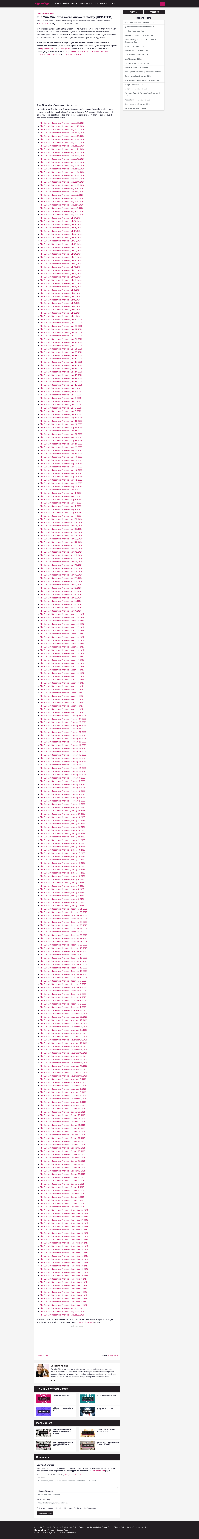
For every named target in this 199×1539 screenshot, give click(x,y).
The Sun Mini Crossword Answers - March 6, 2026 (61, 696)
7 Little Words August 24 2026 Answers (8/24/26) (108, 1443)
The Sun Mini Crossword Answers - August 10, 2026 (62, 185)
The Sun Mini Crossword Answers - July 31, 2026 (60, 218)
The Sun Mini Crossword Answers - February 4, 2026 (62, 794)
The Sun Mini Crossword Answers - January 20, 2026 (62, 843)
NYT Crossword (93, 51)
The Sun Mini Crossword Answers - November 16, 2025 (63, 1056)
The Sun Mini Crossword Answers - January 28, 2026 (62, 817)
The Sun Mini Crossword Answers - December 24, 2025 (63, 931)
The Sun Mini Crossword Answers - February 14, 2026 (63, 761)
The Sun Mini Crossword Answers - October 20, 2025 (62, 1144)
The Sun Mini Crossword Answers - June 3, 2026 (60, 408)
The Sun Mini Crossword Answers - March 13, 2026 (62, 673)
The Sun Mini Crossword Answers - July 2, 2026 (60, 313)
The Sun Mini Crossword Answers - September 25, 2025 (64, 1226)
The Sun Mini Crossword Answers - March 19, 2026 (62, 653)
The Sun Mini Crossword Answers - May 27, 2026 (61, 430)
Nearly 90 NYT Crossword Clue (136, 50)
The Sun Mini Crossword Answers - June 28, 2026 (61, 326)
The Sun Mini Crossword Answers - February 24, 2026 (63, 728)
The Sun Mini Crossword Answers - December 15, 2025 (63, 961)
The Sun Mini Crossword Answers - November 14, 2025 (63, 1062)
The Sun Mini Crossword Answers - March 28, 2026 (62, 624)
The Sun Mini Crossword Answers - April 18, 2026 (61, 555)
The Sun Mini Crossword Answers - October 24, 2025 (62, 1131)
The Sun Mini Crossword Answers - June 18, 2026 (61, 358)
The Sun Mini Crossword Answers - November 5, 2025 (63, 1092)
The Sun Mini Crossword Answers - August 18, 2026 (62, 159)
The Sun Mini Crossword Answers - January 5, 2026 (62, 892)
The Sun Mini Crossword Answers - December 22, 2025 (63, 938)
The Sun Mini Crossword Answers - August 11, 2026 (62, 182)
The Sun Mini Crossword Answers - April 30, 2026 (61, 519)
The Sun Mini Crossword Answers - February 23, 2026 (63, 732)
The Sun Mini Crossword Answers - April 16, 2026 (61, 561)
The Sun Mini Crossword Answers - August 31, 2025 (62, 1308)
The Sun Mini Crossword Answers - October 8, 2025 (62, 1184)
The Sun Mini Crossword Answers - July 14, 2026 (60, 273)
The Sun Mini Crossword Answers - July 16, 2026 (60, 267)
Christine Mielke (44, 24)
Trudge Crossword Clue (134, 84)
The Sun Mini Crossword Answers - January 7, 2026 (62, 886)
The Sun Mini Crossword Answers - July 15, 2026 (60, 270)
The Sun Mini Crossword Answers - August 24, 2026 (62, 139)
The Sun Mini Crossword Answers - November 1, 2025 (63, 1105)
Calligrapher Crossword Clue (136, 89)
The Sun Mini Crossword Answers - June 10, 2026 (61, 385)
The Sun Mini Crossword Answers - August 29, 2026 (62, 123)
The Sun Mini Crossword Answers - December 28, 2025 (63, 918)
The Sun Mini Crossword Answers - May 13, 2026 (61, 476)
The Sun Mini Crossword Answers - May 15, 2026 (61, 470)
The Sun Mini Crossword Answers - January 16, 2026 (62, 856)
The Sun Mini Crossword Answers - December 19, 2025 (63, 948)
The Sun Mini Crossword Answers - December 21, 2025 (63, 941)
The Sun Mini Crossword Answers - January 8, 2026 (62, 882)
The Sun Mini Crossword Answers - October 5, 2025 (62, 1193)
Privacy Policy (69, 1475)
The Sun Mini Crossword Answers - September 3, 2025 (63, 1298)
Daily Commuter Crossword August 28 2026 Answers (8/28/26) (63, 1444)
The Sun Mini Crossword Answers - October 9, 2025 (62, 1180)
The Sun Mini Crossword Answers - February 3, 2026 (62, 797)
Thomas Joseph (64, 48)
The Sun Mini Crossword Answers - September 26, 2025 (64, 1223)
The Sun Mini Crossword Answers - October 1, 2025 (62, 1206)
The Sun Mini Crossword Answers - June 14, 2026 (61, 372)
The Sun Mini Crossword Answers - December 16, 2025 (63, 958)
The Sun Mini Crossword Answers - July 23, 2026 (60, 244)
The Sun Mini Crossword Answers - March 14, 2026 (62, 670)
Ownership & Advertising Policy (65, 1527)
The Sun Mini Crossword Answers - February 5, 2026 (62, 791)
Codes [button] (94, 4)
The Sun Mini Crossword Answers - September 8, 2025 (63, 1282)
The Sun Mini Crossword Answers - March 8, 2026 (61, 689)
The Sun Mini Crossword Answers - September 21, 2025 (64, 1239)
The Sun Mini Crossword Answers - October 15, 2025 (62, 1161)
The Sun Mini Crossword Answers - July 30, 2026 (60, 221)
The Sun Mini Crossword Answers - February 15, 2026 (63, 758)
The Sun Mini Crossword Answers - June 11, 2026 (61, 381)
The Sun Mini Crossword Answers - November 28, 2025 (63, 1017)
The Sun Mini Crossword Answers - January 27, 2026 (62, 820)
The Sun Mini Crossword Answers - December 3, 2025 (63, 1000)
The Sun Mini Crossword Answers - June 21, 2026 (61, 349)
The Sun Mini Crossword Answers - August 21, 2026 (62, 149)
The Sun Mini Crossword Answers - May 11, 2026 (61, 483)
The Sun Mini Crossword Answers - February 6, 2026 (62, 787)
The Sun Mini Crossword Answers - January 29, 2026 (62, 814)
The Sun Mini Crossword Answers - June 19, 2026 (61, 355)
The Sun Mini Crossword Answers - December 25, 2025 (63, 928)
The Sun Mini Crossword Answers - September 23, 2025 (64, 1233)
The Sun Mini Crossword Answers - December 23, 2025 (63, 935)
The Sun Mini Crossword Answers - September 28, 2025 (64, 1216)
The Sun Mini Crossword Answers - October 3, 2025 (62, 1200)
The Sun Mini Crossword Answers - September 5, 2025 (63, 1292)
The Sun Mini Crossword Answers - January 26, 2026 (62, 823)
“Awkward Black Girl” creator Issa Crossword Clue (142, 94)
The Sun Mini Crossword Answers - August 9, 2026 (61, 188)
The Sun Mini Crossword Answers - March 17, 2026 (62, 660)
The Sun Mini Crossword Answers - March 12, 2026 (62, 676)
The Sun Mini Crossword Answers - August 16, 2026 (62, 165)
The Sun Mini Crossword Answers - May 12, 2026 (61, 480)
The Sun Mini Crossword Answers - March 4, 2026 (61, 702)
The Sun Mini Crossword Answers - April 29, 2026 (61, 522)
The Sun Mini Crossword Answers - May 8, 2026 (60, 493)
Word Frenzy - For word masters (106, 1409)
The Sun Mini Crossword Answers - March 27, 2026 (62, 627)
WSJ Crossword (53, 54)
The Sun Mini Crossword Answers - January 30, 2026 (62, 810)
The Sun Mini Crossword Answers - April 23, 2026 (61, 538)
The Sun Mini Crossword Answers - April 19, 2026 (61, 552)
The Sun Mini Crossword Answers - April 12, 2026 (61, 575)
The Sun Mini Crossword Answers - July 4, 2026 (60, 306)
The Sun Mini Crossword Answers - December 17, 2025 (63, 954)
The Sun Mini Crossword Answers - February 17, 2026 (63, 751)
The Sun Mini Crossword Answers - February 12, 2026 (63, 768)
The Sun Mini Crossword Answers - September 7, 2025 (63, 1285)
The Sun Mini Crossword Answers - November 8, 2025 (63, 1082)
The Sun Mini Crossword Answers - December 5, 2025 (63, 994)
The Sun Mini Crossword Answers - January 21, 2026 (62, 840)
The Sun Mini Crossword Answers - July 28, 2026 (60, 227)
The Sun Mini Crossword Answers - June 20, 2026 (61, 352)
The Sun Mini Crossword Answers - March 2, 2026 (61, 709)
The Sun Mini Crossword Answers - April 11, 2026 (61, 578)
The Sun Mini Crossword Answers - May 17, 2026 (61, 463)
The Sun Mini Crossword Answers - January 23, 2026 (62, 833)
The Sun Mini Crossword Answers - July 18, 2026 (60, 260)
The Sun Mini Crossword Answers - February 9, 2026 (62, 778)
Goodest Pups (62, 1530)
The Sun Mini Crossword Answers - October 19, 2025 (62, 1148)
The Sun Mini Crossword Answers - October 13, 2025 (62, 1167)
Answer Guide (113, 1355)
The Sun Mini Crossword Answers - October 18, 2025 (62, 1151)
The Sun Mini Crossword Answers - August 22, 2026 (62, 146)
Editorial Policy (119, 1527)
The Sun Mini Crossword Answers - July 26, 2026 (60, 234)
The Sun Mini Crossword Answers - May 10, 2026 (61, 486)
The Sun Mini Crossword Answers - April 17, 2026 (61, 558)
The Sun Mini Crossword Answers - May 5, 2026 (60, 503)
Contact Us (47, 1527)
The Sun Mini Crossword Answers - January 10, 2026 (62, 876)
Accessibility (143, 1527)
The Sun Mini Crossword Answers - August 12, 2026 (62, 178)
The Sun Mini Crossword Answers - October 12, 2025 (62, 1171)
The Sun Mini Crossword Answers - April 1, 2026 (60, 611)
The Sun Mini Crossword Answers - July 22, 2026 (60, 247)
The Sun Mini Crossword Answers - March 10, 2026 (62, 683)
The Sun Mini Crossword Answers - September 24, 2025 (64, 1229)
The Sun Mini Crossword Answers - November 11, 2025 (63, 1072)
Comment (41, 1477)
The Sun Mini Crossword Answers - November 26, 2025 (63, 1023)
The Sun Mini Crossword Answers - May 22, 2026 (61, 447)
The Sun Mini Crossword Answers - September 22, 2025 (64, 1236)
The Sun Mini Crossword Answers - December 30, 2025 (63, 912)
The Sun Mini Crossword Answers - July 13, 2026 (60, 277)
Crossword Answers (85, 1322)
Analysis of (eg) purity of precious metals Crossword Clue (141, 40)
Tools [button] (111, 4)
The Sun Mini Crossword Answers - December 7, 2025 (63, 987)
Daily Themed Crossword (75, 51)
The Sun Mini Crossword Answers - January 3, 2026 (62, 899)
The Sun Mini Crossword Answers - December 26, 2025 (63, 925)
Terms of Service (79, 1475)
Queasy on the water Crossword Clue (139, 27)
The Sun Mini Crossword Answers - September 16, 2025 (64, 1256)
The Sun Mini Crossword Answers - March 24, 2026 (62, 637)
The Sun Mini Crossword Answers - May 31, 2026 (61, 417)
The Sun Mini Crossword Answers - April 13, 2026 (61, 571)
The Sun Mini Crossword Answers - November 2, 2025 (63, 1102)
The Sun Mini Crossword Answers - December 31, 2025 (63, 909)
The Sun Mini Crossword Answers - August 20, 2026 (62, 152)
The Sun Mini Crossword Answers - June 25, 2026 (61, 335)
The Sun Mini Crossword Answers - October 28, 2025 (62, 1118)
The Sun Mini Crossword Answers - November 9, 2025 (63, 1079)
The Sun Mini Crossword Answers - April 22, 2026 (61, 542)
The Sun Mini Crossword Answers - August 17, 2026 (62, 162)
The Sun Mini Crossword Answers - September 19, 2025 (64, 1246)
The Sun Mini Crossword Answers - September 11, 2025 (64, 1272)
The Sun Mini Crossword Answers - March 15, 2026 (62, 666)
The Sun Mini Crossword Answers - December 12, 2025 (63, 971)
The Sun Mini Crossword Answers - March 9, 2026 (61, 686)
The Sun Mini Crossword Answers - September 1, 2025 (63, 1305)
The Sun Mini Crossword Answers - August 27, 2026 (62, 129)
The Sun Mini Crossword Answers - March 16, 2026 (62, 663)
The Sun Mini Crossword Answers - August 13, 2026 (62, 175)
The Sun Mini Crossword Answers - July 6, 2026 (60, 300)
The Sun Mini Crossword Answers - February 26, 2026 (63, 722)
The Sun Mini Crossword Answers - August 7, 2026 (61, 195)
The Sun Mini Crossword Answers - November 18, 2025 (63, 1049)
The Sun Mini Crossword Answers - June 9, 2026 (60, 388)
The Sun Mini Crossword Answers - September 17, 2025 (64, 1252)
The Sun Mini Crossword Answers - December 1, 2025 (63, 1007)
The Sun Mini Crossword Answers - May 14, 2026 (61, 473)
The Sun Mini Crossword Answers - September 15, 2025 (64, 1259)
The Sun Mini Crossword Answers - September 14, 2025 (64, 1262)
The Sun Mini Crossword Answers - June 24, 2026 (61, 339)
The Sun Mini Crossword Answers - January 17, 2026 (62, 853)
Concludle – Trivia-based (61, 1395)
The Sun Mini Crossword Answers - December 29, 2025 (63, 915)
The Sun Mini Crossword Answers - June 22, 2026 (61, 345)
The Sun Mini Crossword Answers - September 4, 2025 (63, 1295)
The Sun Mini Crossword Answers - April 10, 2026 (61, 581)
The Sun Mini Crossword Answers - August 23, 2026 (62, 142)
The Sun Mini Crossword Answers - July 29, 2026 (60, 224)
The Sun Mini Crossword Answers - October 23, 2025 (62, 1134)
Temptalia (51, 1530)
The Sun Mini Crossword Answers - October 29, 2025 (62, 1115)
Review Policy (107, 1527)
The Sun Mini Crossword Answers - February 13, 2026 (63, 764)
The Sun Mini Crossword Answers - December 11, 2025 (63, 974)
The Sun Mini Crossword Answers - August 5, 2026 (61, 201)
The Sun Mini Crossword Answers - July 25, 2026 (60, 237)
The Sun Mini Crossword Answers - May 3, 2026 (60, 509)
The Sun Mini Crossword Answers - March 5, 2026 (61, 699)
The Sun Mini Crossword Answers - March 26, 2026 (62, 630)
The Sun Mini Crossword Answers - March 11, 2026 (62, 679)
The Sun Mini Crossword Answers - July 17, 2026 (60, 263)
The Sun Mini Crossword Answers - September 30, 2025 (64, 1210)
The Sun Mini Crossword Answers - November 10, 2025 (63, 1076)
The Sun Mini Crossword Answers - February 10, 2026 (63, 774)
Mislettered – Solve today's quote (63, 1409)
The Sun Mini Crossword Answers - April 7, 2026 (60, 591)
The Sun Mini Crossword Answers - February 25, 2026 (63, 725)
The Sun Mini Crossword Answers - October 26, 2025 (62, 1125)
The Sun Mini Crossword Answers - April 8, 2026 (60, 588)
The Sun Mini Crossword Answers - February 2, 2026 (62, 801)
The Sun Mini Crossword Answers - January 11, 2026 (62, 873)
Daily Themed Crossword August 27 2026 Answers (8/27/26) (62, 1431)
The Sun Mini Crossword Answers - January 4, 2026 (62, 895)
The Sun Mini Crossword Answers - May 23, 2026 (61, 444)
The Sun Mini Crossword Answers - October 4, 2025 (62, 1197)
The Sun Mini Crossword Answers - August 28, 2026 (62, 126)
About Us (38, 1527)
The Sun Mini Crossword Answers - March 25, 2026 (62, 633)
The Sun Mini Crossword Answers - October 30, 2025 (62, 1112)
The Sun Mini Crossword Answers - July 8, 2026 (60, 293)
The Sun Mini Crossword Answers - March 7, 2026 (61, 692)
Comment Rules (98, 1471)
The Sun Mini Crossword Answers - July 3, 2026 (60, 309)
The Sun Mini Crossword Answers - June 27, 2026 (61, 329)
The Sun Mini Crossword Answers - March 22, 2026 (62, 643)
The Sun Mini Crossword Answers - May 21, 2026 (61, 450)
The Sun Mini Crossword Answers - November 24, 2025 (63, 1030)
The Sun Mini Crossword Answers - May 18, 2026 (61, 460)
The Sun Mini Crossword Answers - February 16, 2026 (63, 755)
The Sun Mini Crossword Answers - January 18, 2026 (62, 850)
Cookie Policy (84, 1527)
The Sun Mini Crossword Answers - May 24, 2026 (61, 440)
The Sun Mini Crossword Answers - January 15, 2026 (62, 859)
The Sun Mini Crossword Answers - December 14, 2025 (63, 964)
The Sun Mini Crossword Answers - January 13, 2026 (62, 866)
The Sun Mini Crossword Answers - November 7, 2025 (63, 1085)
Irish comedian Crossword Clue (137, 63)
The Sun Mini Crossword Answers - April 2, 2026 (60, 607)
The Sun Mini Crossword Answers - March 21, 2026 (62, 647)
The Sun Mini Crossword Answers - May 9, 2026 (60, 489)
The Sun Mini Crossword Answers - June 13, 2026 (61, 375)
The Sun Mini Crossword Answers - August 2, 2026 (61, 211)
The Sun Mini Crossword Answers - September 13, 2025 (64, 1265)
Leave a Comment (43, 1355)
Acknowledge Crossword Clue (136, 55)
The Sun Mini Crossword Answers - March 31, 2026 (62, 614)
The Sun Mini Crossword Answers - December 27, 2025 (63, 922)
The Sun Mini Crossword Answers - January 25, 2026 (62, 827)
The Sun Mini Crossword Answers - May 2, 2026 (60, 512)
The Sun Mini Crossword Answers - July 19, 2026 (60, 257)
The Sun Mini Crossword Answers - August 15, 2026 (62, 168)
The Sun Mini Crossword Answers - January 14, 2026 (62, 863)
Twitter (133, 12)
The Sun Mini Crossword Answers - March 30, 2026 (62, 617)
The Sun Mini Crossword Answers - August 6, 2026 (61, 198)
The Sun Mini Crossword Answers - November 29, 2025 (63, 1013)
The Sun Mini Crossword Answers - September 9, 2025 (63, 1279)
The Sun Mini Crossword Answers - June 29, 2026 (61, 322)
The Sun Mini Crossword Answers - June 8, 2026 (60, 391)
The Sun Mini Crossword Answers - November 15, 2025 (63, 1059)
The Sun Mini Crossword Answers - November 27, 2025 (63, 1020)
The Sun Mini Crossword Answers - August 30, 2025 (62, 1311)
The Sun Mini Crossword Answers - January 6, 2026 (62, 889)
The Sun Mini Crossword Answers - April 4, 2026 (60, 601)
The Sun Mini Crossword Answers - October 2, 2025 (62, 1203)
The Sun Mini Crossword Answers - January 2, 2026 (62, 902)
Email (43, 1499)
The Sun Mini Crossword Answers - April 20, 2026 (61, 548)
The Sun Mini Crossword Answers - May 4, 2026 (60, 506)
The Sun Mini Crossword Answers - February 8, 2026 (62, 781)
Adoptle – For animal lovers (107, 1395)
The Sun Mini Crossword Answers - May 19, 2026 (61, 457)
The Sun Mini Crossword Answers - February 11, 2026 (63, 771)
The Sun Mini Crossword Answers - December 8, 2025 (63, 984)
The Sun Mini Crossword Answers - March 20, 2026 (62, 650)
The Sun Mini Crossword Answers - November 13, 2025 (63, 1066)
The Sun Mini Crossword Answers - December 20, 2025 (63, 945)
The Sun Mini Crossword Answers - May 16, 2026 (61, 466)
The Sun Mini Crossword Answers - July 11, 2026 (60, 283)
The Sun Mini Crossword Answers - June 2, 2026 (60, 411)
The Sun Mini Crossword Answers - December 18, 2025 (63, 951)
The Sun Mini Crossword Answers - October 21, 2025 (62, 1141)
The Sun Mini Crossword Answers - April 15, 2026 (61, 565)
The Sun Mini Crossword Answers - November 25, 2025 (63, 1026)
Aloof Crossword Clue (133, 59)
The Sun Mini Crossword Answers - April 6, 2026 (60, 594)
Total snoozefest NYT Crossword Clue (139, 22)
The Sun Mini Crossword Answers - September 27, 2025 (64, 1220)
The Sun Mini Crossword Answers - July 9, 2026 (60, 290)
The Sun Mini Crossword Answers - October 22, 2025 (62, 1138)
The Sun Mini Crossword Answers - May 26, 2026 (61, 434)
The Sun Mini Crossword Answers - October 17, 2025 (62, 1154)
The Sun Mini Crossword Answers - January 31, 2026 (62, 807)
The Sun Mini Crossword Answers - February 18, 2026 (63, 748)
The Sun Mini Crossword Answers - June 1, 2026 (60, 414)
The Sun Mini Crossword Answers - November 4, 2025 (63, 1095)
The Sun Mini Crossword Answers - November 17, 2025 (63, 1053)
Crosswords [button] (84, 4)
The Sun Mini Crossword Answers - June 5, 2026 (60, 401)
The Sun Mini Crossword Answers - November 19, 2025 (63, 1046)
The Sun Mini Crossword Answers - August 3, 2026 (61, 208)
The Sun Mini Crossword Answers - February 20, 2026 (63, 742)
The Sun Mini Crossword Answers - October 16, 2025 (62, 1157)
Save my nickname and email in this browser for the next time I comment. (67, 1508)
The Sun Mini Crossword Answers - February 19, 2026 (63, 745)
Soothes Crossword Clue (134, 31)
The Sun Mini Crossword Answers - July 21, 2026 (60, 250)
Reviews (66, 4)
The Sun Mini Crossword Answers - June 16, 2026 (61, 365)
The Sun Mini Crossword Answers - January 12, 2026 (62, 869)
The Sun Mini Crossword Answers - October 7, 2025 (62, 1187)
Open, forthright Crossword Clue (137, 104)
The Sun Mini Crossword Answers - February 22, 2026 (63, 735)
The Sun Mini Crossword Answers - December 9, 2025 (63, 981)
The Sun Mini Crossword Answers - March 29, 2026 (62, 620)
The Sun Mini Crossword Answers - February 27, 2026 (63, 719)
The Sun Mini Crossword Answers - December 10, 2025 (63, 977)
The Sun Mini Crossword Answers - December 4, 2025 (63, 997)
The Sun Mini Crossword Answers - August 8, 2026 (61, 191)
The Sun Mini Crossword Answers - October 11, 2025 (62, 1174)
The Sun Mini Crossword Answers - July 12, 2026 (60, 280)
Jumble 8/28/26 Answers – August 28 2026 (106, 1430)
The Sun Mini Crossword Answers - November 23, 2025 (63, 1033)
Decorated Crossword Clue (135, 108)
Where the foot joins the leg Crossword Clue (142, 80)
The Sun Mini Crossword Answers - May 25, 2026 (61, 437)
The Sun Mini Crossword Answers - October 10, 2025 (62, 1177)
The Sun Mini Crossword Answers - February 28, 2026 (63, 715)
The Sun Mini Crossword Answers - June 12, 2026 (61, 378)
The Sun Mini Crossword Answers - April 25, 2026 (61, 535)
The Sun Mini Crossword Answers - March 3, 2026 (61, 706)
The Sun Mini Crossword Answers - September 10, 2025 (64, 1275)
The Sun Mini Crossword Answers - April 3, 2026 (60, 604)
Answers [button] (56, 4)
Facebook (154, 12)
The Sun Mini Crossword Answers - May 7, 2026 (60, 496)
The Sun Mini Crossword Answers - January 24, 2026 (62, 830)
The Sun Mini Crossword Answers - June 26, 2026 (61, 332)
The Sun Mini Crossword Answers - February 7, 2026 (62, 784)
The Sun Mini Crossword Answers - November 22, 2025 (63, 1036)
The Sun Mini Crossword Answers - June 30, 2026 (61, 319)
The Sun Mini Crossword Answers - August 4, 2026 (61, 205)
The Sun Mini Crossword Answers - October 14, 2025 (62, 1164)
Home (39, 14)
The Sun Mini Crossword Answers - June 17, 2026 (61, 362)
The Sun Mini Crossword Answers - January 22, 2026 (62, 836)
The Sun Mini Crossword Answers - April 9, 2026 (60, 584)
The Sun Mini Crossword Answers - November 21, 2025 (63, 1040)
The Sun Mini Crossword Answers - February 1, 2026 (62, 804)
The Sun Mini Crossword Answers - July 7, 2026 (60, 296)
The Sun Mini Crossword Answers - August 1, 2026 (61, 214)
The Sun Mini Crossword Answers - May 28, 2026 (61, 427)
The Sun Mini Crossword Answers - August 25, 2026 (62, 136)
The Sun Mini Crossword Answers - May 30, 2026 (61, 421)
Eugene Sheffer (46, 48)
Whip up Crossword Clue (134, 46)
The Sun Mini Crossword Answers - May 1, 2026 (60, 516)
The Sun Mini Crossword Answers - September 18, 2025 (64, 1249)
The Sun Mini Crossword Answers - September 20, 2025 (64, 1243)
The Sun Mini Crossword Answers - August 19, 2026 (62, 155)
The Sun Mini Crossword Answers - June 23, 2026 (61, 342)
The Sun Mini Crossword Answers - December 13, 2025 (63, 967)
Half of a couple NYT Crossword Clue (139, 35)
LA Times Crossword (73, 54)
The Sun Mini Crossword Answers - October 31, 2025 (62, 1108)
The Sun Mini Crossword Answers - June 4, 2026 (60, 404)
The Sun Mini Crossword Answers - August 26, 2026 (62, 132)
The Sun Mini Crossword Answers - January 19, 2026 (62, 846)
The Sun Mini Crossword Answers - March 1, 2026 (61, 712)
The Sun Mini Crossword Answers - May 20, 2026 (61, 453)
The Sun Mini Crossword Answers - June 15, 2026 (61, 368)
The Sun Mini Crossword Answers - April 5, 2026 (60, 598)
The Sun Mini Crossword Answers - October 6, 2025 (62, 1190)
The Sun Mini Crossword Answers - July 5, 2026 (60, 303)
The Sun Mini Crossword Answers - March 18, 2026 (62, 656)
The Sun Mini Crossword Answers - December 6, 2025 (63, 990)
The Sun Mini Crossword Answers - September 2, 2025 (63, 1301)
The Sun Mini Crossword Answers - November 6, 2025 (63, 1089)
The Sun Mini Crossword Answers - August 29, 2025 (62, 1315)
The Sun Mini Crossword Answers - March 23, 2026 (62, 640)
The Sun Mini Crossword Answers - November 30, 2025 (63, 1010)
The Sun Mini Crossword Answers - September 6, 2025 (63, 1288)
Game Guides (48, 14)
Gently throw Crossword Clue (136, 67)
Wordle (74, 4)
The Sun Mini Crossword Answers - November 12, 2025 (63, 1069)
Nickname (45, 1491)
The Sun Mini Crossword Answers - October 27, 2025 (62, 1121)
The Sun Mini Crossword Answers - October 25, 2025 (62, 1128)
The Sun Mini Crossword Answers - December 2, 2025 (63, 1004)
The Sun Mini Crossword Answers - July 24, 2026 (60, 240)
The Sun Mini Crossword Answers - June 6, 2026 (60, 398)
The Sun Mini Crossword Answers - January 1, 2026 (62, 905)
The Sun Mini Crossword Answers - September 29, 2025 (64, 1213)
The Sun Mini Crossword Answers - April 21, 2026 (61, 545)
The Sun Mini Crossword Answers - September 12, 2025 (64, 1269)
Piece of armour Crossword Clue (137, 100)
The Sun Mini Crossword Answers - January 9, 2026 (62, 879)
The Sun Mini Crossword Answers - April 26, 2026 (61, 532)
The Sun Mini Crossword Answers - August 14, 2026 (62, 172)
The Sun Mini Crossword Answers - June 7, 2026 (60, 394)
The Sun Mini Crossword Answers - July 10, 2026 (60, 286)
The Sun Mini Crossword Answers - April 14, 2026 (61, 568)
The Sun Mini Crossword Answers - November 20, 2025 (63, 1043)
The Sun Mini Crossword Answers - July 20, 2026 (60, 254)
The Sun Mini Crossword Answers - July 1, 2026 (60, 316)
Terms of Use (132, 1527)
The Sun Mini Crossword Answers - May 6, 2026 (60, 499)
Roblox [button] (103, 4)
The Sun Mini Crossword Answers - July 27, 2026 (60, 231)
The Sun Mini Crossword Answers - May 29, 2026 (61, 424)
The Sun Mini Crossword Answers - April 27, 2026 (61, 529)
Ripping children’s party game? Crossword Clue (143, 72)
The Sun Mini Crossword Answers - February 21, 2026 (63, 738)
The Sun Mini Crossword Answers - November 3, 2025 (63, 1098)
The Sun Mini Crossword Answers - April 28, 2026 (61, 525)
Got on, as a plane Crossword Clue (138, 76)
